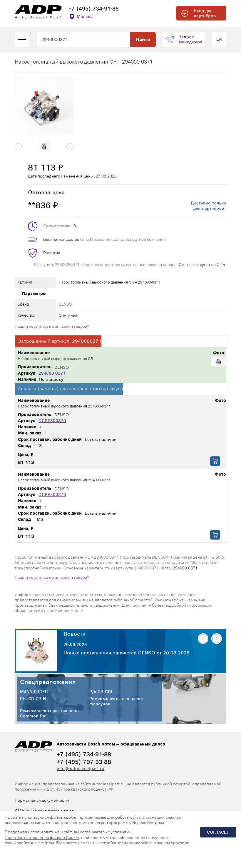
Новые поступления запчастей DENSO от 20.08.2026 (126, 653)
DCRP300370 (52, 420)
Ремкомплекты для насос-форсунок (116, 701)
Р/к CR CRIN (33, 698)
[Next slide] (69, 146)
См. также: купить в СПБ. (202, 264)
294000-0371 (52, 373)
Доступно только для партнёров (208, 205)
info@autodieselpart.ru (80, 768)
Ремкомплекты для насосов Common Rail (49, 713)
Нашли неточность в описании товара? (52, 326)
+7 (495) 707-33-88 (84, 762)
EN (219, 39)
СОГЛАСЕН (218, 832)
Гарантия (51, 252)
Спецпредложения (48, 682)
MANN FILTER (34, 691)
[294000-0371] (218, 361)
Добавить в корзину (215, 461)
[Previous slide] (18, 146)
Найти (143, 39)
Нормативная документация (42, 800)
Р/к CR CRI (100, 691)
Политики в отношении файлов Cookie (42, 837)
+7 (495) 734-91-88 (93, 8)
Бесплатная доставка (63, 239)
